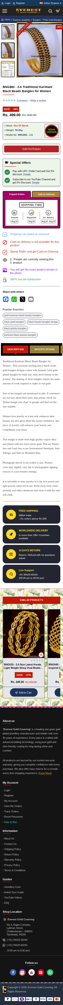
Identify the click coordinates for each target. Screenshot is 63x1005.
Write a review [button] (38, 100)
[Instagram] (22, 972)
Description (15, 349)
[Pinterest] (40, 972)
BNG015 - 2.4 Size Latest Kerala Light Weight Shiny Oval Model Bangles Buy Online (22, 666)
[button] (36, 76)
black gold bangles (14, 322)
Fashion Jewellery (21, 20)
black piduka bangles (15, 328)
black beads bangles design (43, 322)
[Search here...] (50, 11)
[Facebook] (13, 972)
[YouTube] (31, 972)
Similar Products (31, 600)
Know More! (45, 773)
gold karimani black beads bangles (22, 315)
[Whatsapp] (50, 972)
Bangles (37, 20)
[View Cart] (58, 11)
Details (27, 174)
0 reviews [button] (22, 100)
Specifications (44, 349)
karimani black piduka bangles (20, 335)
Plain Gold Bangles (52, 20)
